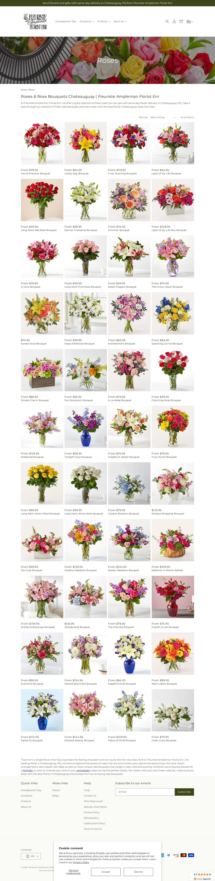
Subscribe (184, 791)
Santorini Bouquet (32, 740)
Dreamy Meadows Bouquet (81, 570)
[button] (86, 21)
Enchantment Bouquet (121, 343)
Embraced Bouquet (32, 457)
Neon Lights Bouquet (164, 683)
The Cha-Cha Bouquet (121, 627)
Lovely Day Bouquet (77, 173)
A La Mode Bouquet (119, 400)
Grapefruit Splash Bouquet (124, 457)
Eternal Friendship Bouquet (81, 230)
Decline (138, 871)
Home (24, 89)
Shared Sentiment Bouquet (81, 683)
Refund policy (91, 817)
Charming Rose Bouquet (166, 400)
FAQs (87, 790)
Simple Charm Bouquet (35, 400)
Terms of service (93, 828)
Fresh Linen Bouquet (164, 740)
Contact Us (90, 795)
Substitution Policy (94, 823)
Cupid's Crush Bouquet (165, 627)
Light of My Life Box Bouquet (169, 230)
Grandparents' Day (31, 790)
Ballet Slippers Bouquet (122, 286)
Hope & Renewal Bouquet (80, 343)
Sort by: (143, 117)
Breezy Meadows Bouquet (123, 570)
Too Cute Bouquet (31, 570)
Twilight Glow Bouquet (78, 457)
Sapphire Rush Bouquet (122, 683)
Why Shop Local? (93, 801)
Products (26, 801)
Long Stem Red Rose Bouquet (39, 230)
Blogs (55, 795)
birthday (28, 770)
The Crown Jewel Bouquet (167, 286)
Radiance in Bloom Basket (167, 570)
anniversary (83, 770)
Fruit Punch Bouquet (164, 457)
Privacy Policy (81, 862)
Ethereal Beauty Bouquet (79, 740)
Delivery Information (95, 806)
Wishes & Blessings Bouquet (38, 627)
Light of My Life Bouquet (166, 173)
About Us (26, 806)
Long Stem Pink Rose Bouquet (83, 286)
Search (56, 790)
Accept (106, 871)
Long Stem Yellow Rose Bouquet (40, 513)
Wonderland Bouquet (77, 627)
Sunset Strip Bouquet (34, 343)
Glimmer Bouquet (119, 230)
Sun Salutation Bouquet (79, 400)
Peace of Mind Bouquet (122, 740)
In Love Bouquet (30, 286)
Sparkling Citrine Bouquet (167, 343)
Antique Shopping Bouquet (168, 513)
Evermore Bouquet (32, 683)
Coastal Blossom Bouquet (123, 513)
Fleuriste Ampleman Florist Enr (44, 867)
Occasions (26, 795)
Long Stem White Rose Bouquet (84, 513)
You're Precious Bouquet (35, 173)
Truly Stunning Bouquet (122, 173)
